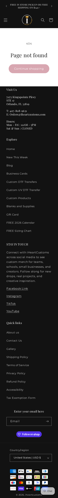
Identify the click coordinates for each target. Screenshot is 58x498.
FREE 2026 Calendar (20, 222)
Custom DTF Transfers (21, 181)
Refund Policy (16, 381)
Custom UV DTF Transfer (23, 190)
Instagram (13, 296)
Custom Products (18, 198)
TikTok (11, 303)
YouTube (12, 311)
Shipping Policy (17, 357)
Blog (9, 165)
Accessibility (15, 389)
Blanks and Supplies (20, 206)
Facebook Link (17, 288)
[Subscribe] (47, 421)
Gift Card (12, 214)
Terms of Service (17, 365)
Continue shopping (29, 68)
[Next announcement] (51, 6)
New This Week (17, 157)
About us (12, 332)
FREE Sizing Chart (19, 230)
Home (10, 149)
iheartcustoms (33, 495)
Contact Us (14, 340)
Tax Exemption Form (20, 397)
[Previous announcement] (6, 6)
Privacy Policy (15, 373)
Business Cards (17, 173)
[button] (5, 20)
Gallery (11, 348)
